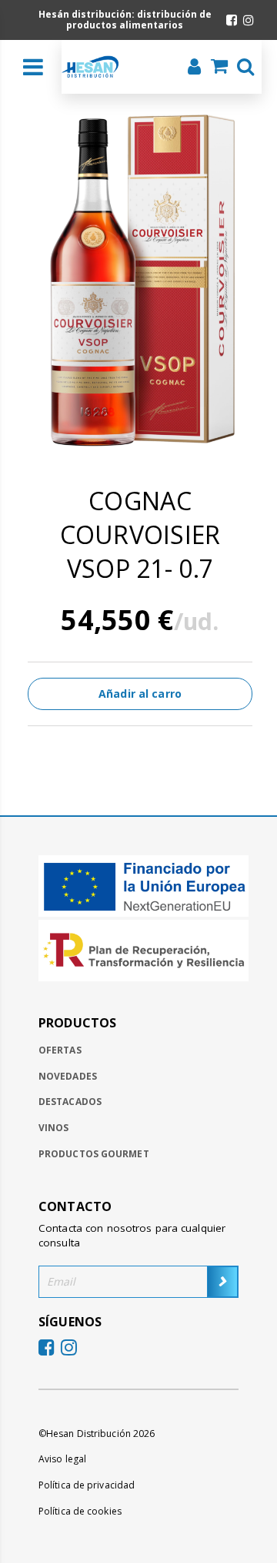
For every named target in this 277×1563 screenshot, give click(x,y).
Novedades (67, 1076)
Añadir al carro (140, 693)
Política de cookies (80, 1511)
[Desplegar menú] (33, 67)
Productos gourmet (93, 1153)
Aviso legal (62, 1458)
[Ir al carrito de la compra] (215, 67)
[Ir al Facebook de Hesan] (231, 20)
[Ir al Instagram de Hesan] (248, 20)
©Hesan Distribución (96, 1433)
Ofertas (60, 1050)
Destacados (70, 1101)
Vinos (53, 1127)
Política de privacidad (86, 1485)
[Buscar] (241, 68)
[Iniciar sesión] (190, 68)
